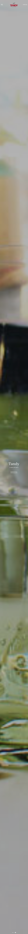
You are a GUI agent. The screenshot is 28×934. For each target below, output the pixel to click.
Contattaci (14, 471)
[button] (12, 932)
